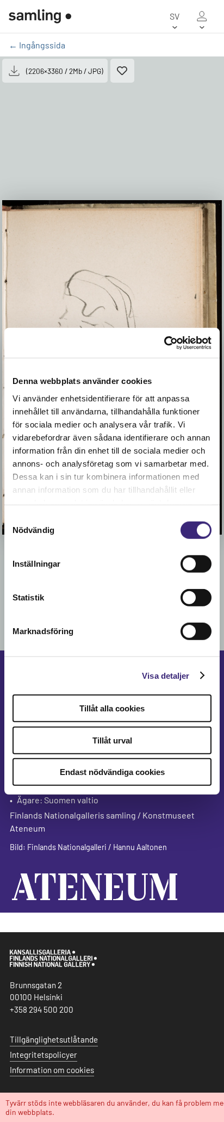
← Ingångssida (37, 45)
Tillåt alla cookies (112, 708)
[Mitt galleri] (201, 16)
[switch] (196, 564)
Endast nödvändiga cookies (112, 772)
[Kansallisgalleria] (53, 964)
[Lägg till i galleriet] (122, 71)
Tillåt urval (112, 740)
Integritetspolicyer (43, 1054)
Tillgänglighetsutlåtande (54, 1039)
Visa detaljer (165, 675)
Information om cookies (52, 1070)
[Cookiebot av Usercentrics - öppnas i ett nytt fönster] (163, 343)
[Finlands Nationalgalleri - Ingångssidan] (40, 16)
